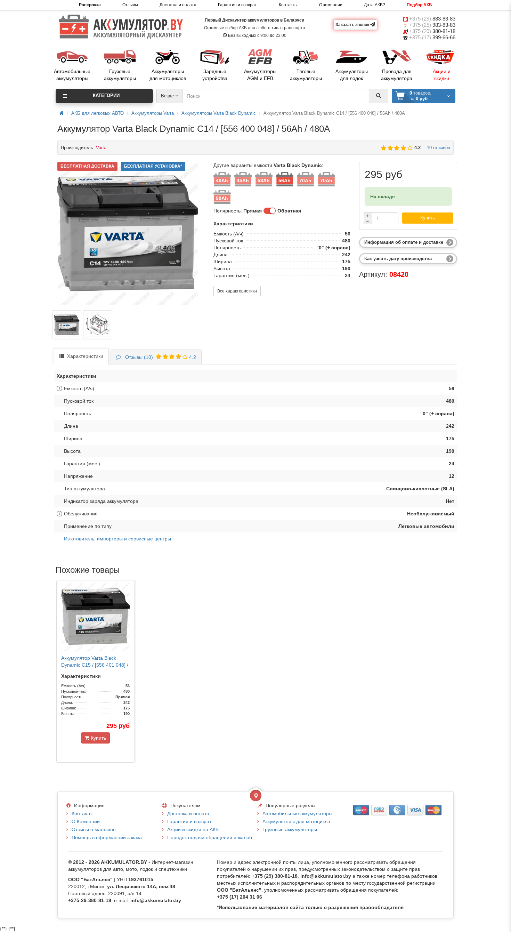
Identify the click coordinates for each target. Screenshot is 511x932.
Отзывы (130, 4)
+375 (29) (432, 19)
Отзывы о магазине (94, 829)
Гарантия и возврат (237, 4)
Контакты (288, 4)
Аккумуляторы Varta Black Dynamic (218, 113)
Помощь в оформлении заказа (107, 837)
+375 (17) (432, 37)
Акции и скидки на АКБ (193, 829)
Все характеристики (237, 291)
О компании (330, 4)
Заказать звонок (352, 24)
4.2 (159, 357)
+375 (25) (432, 25)
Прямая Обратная (272, 211)
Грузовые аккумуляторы (289, 829)
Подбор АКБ (419, 4)
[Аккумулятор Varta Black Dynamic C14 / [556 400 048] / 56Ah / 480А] (66, 324)
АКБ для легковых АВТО (97, 113)
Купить (427, 217)
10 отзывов (437, 147)
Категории (106, 95)
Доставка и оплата (178, 4)
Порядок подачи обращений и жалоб (209, 837)
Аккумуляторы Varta (152, 113)
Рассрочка (90, 4)
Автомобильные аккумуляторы (297, 813)
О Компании (86, 821)
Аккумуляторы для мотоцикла (296, 821)
